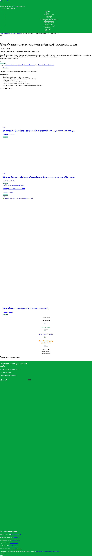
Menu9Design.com (15, 540)
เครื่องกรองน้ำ (49, 16)
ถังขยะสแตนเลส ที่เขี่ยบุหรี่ (49, 26)
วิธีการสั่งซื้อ (47, 27)
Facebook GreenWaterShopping (8, 375)
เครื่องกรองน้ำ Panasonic (11, 65)
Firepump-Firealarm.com (16, 548)
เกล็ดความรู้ (47, 29)
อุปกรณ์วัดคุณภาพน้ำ (49, 22)
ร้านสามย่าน (56, 551)
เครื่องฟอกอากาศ (49, 24)
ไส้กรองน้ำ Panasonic (49, 65)
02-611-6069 (4, 6)
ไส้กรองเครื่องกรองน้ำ (15, 33)
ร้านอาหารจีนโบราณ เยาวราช (44, 551)
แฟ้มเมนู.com (16, 537)
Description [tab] (5, 67)
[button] (30, 379)
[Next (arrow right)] (2, 555)
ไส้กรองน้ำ (48, 17)
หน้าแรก (48, 11)
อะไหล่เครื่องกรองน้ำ (49, 21)
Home (1, 33)
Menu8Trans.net (14, 543)
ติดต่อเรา (47, 30)
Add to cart (3, 63)
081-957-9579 (13, 6)
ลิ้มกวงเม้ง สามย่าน (16, 534)
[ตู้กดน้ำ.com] (5, 0)
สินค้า (47, 13)
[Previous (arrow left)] (0, 555)
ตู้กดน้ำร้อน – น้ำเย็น (49, 14)
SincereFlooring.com (13, 545)
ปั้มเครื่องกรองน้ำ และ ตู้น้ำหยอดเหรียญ (49, 19)
